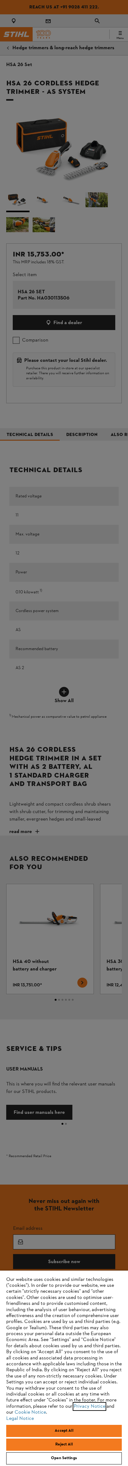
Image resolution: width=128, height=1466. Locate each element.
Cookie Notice (30, 1412)
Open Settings (64, 1458)
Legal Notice (20, 1418)
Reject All (63, 1444)
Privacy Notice (89, 1406)
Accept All (64, 1431)
